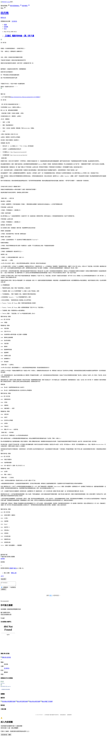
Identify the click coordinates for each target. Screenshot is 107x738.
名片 (5, 28)
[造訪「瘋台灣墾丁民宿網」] (46, 701)
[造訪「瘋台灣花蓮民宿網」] (22, 701)
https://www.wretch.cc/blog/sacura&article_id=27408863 (25, 97)
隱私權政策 (63, 714)
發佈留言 (3, 589)
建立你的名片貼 (4, 686)
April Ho (9, 686)
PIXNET (41, 714)
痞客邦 (11, 568)
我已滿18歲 (4, 734)
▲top (2, 576)
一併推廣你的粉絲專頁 (5, 689)
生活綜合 (14, 21)
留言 (15, 568)
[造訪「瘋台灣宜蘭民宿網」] (8, 701)
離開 (10, 734)
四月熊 (5, 13)
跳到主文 (3, 17)
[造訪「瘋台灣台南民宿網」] (34, 701)
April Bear (3, 683)
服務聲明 (69, 714)
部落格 (6, 26)
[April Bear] (1, 685)
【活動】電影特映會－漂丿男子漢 (19, 36)
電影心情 (13, 573)
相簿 (5, 24)
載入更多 (3, 579)
